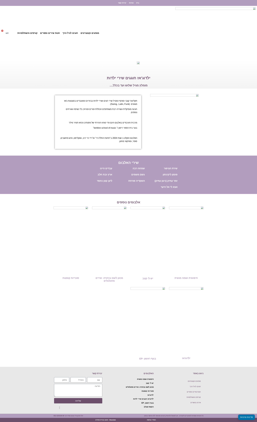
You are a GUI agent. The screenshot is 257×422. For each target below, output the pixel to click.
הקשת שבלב (149, 407)
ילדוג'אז (186, 358)
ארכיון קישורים (195, 403)
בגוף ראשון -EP (147, 358)
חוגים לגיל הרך (70, 33)
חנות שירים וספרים (50, 33)
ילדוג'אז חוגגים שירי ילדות (143, 399)
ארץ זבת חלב (105, 174)
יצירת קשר (122, 3)
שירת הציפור (170, 168)
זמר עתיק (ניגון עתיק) (166, 181)
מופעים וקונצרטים (90, 33)
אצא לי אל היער (169, 187)
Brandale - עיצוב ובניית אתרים (105, 420)
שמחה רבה (139, 168)
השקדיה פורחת (136, 181)
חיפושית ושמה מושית (186, 278)
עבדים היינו (106, 168)
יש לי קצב (147, 278)
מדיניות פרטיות (246, 417)
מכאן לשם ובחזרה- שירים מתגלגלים (109, 279)
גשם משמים (138, 174)
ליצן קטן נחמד (104, 181)
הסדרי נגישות (151, 420)
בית (137, 3)
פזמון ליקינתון (170, 174)
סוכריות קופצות (71, 278)
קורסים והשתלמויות (27, 33)
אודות (131, 3)
